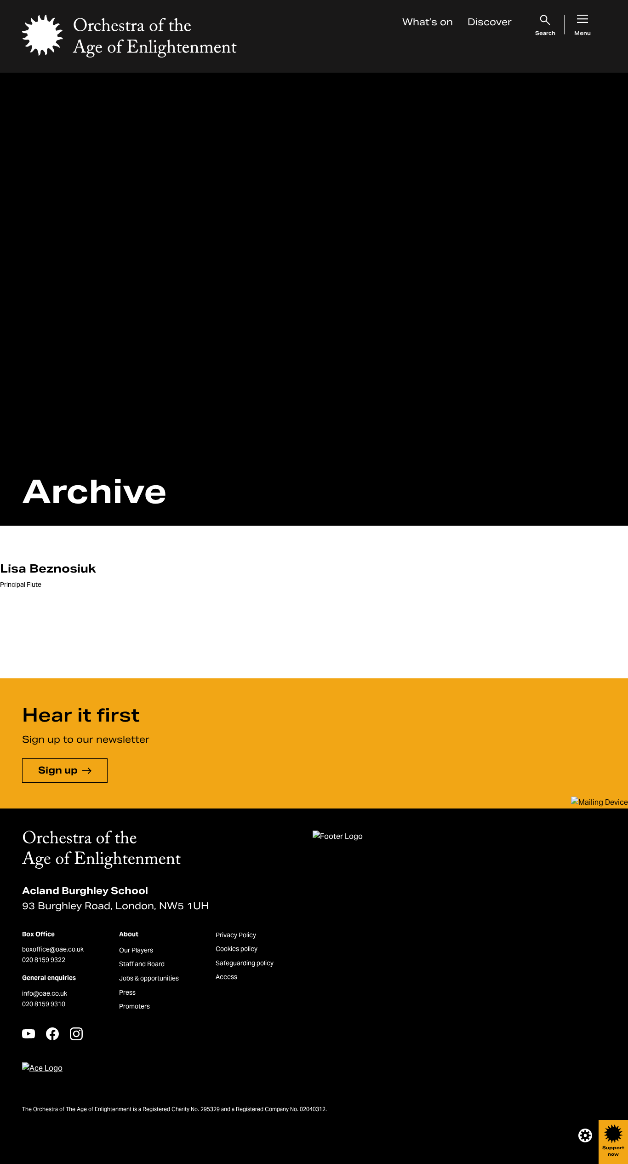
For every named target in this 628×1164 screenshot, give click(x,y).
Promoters (134, 1006)
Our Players (136, 950)
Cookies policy (236, 949)
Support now (613, 1151)
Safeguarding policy (245, 963)
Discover (490, 22)
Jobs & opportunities (149, 978)
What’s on (427, 22)
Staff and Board (142, 964)
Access (226, 977)
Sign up (58, 770)
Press (127, 992)
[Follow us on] (28, 1033)
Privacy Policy (236, 935)
